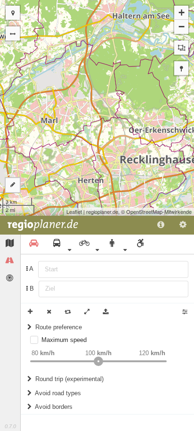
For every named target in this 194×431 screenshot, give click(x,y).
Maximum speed (64, 339)
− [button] (181, 27)
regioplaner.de (102, 211)
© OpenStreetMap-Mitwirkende (156, 211)
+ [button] (181, 12)
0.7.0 (10, 426)
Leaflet (74, 211)
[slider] (98, 361)
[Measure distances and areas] (13, 185)
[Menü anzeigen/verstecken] (13, 33)
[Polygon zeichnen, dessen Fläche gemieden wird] (181, 48)
